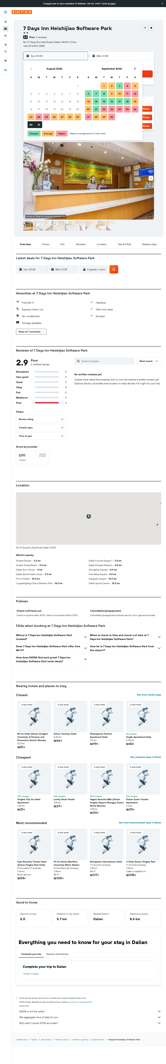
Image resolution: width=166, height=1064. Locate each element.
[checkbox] (32, 457)
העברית (112, 3)
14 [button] (70, 101)
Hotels (34, 1039)
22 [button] (77, 109)
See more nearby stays (149, 694)
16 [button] (31, 109)
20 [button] (62, 109)
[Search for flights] (5, 22)
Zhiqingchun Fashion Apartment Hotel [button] (101, 735)
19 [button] (54, 109)
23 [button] (31, 117)
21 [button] (70, 109)
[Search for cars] (5, 35)
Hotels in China (62, 1039)
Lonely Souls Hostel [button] (64, 799)
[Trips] (5, 60)
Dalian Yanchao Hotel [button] (65, 733)
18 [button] (46, 109)
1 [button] (77, 86)
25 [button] (46, 117)
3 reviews (41, 37)
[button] (162, 3)
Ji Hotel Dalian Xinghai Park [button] (140, 861)
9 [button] (31, 101)
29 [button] (77, 117)
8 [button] (77, 93)
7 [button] (70, 93)
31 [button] (39, 124)
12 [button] (54, 101)
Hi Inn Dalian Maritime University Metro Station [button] (66, 863)
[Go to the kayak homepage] (22, 12)
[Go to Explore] (5, 45)
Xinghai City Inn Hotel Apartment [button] (28, 801)
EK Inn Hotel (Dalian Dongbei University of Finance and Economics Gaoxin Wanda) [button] (32, 737)
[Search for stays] (5, 29)
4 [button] (46, 93)
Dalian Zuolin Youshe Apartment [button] (137, 801)
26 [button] (54, 117)
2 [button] (31, 93)
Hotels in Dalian (31, 973)
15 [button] (78, 101)
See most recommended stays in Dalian (140, 822)
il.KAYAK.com (21, 1039)
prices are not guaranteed (80, 1002)
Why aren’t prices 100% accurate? (38, 1023)
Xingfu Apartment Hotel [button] (138, 737)
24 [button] (38, 117)
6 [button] (62, 93)
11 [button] (46, 101)
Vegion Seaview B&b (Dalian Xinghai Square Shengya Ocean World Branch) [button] (107, 802)
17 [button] (39, 109)
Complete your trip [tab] (31, 954)
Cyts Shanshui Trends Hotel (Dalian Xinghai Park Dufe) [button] (31, 863)
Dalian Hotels (98, 1039)
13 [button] (62, 101)
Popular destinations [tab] (57, 954)
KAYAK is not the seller (31, 1011)
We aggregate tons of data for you (38, 1017)
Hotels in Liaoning (80, 1039)
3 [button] (39, 93)
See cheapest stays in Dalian (145, 757)
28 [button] (69, 117)
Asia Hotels (46, 1039)
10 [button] (38, 101)
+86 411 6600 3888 (34, 45)
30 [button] (31, 124)
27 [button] (62, 117)
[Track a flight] (5, 51)
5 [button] (54, 93)
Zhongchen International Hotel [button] (106, 861)
